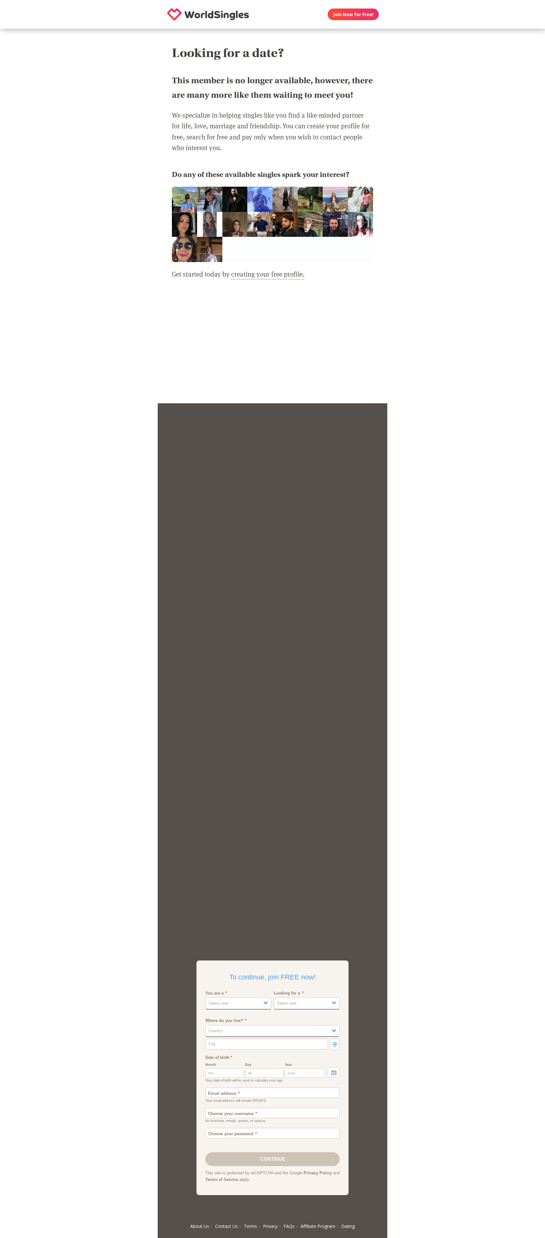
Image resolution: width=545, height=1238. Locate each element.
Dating (348, 1226)
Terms (250, 1226)
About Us (199, 1226)
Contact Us (226, 1226)
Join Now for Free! (353, 14)
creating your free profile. (267, 274)
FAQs (289, 1226)
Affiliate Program (318, 1226)
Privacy (270, 1226)
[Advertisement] (272, 345)
